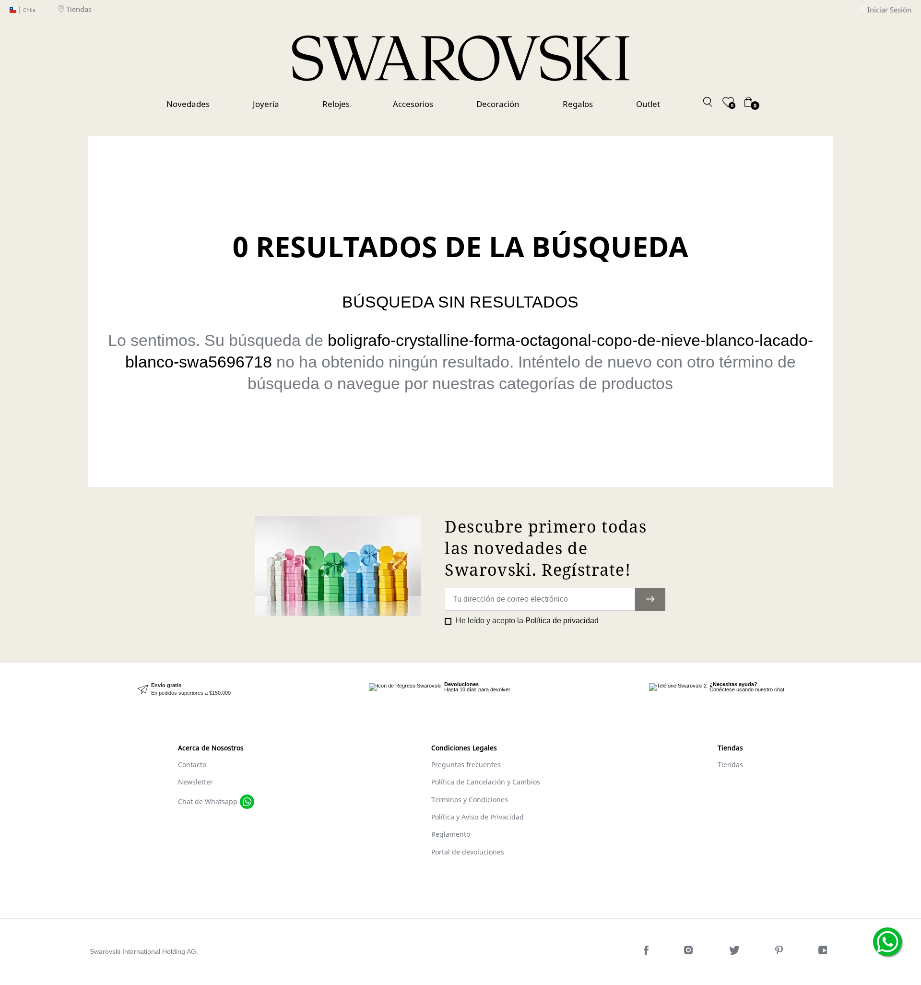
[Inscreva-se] (650, 599)
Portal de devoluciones (467, 851)
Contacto (192, 764)
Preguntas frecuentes (466, 764)
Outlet (648, 103)
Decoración (498, 103)
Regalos (578, 103)
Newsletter (195, 781)
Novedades (188, 103)
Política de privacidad (562, 621)
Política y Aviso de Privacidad (477, 816)
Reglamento (450, 834)
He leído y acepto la (526, 621)
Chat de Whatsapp (207, 801)
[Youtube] (824, 952)
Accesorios (413, 103)
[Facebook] (647, 952)
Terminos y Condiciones (469, 799)
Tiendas (79, 9)
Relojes (336, 103)
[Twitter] (735, 952)
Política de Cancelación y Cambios (485, 781)
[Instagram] (689, 952)
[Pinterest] (780, 952)
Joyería (266, 103)
